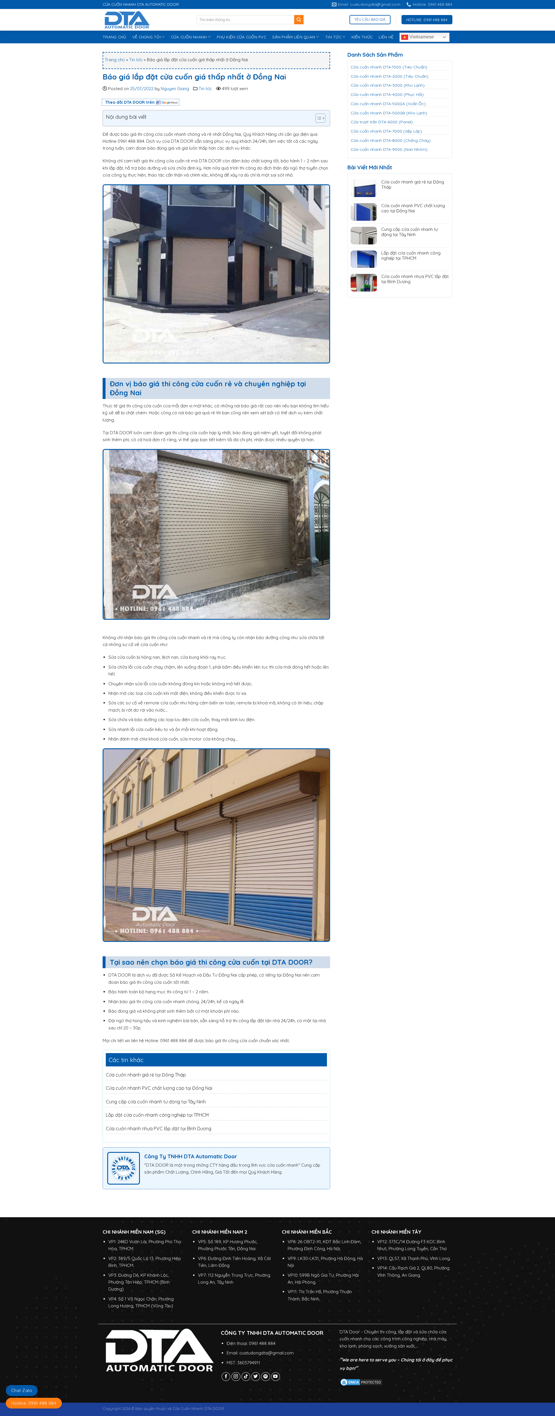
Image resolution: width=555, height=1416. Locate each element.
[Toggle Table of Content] (317, 118)
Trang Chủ (114, 36)
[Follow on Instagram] (235, 1376)
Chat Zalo (21, 1390)
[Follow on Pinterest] (265, 1376)
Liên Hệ (386, 36)
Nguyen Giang (175, 88)
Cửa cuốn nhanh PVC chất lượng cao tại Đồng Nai (159, 1088)
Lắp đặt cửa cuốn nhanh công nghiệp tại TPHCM (157, 1115)
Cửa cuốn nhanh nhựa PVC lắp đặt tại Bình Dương (158, 1128)
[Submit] (299, 19)
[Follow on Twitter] (255, 1376)
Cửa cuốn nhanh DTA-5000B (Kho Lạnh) (389, 113)
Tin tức (136, 59)
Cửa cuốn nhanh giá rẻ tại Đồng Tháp (146, 1075)
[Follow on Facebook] (225, 1376)
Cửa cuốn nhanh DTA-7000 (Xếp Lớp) (386, 131)
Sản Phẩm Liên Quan (293, 36)
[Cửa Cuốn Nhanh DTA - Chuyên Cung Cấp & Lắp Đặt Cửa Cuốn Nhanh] (145, 20)
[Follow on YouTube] (275, 1376)
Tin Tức (333, 36)
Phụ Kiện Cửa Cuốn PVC (241, 36)
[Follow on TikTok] (245, 1376)
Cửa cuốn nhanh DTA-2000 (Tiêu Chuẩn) (389, 76)
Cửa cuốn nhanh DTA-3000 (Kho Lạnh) (388, 85)
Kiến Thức (362, 36)
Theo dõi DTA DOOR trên (130, 102)
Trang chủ (115, 59)
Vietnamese (421, 36)
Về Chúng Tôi (146, 36)
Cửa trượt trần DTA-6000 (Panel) (382, 122)
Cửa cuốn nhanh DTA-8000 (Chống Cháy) (391, 140)
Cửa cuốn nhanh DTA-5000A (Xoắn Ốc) (388, 103)
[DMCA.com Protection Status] (361, 1382)
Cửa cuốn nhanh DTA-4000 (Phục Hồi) (387, 94)
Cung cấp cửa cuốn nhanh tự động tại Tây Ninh (156, 1102)
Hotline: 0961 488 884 (33, 1403)
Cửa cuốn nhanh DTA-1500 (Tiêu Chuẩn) (389, 67)
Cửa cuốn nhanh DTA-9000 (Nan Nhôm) (389, 149)
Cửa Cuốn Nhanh (189, 36)
